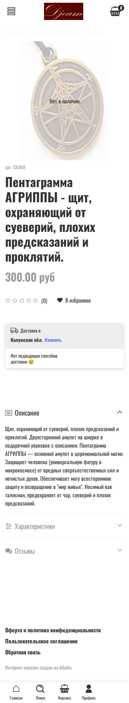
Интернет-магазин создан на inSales (38, 667)
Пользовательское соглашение (41, 641)
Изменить (53, 340)
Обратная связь (23, 652)
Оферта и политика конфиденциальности (53, 630)
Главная (13, 32)
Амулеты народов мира (54, 32)
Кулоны (95, 32)
